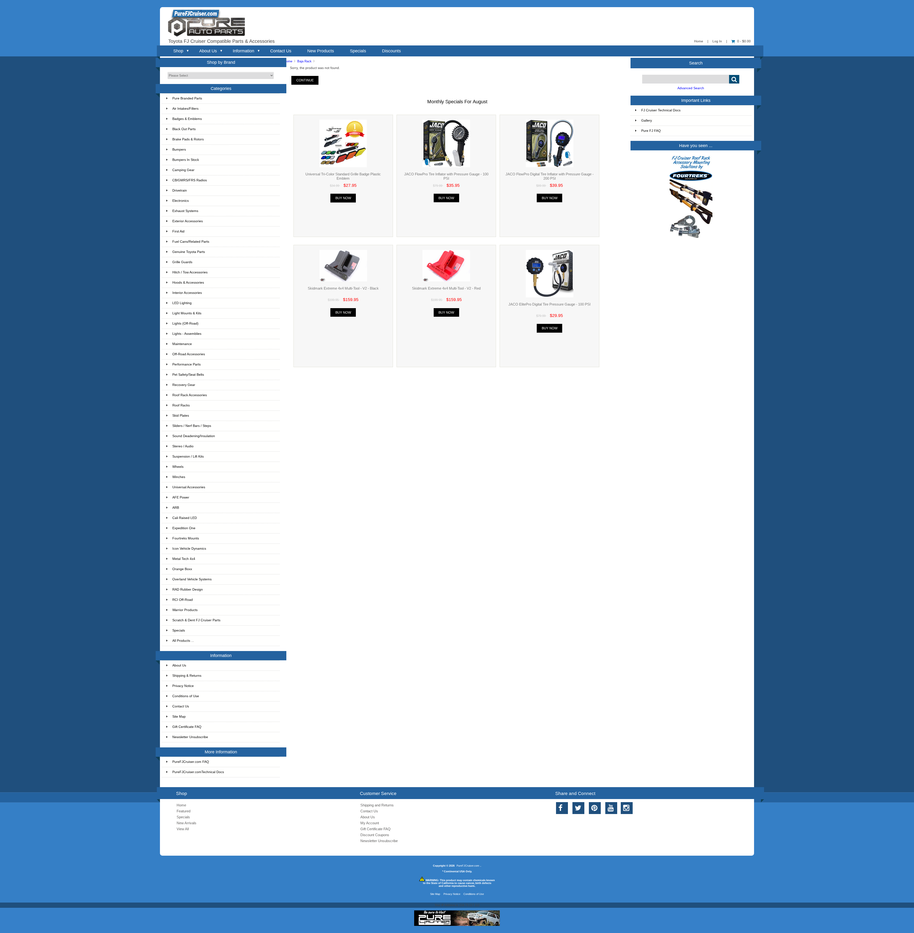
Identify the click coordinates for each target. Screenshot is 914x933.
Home (698, 41)
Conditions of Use (185, 696)
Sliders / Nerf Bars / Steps (191, 426)
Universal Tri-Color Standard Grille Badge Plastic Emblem (343, 176)
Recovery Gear (183, 385)
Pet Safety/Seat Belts (188, 374)
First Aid (178, 231)
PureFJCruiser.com (468, 865)
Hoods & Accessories (188, 282)
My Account (369, 823)
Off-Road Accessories (188, 354)
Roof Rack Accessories (189, 395)
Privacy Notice (183, 686)
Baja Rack (304, 61)
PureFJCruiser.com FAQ (190, 762)
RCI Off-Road (182, 600)
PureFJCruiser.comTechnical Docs (198, 772)
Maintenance (182, 344)
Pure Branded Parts (187, 98)
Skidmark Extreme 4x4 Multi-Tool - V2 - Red (446, 288)
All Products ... (183, 640)
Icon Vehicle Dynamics (189, 548)
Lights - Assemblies (186, 334)
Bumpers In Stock (185, 160)
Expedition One (183, 528)
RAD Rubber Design (187, 589)
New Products (320, 51)
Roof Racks (181, 405)
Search (696, 62)
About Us (208, 51)
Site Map (179, 716)
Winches (178, 477)
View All (183, 829)
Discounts (391, 51)
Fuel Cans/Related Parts (190, 241)
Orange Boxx (182, 569)
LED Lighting (182, 303)
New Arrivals (186, 823)
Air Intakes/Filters (185, 108)
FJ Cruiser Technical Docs (661, 110)
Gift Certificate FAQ (186, 727)
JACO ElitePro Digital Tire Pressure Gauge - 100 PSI (549, 304)
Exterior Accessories (187, 221)
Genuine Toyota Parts (188, 252)
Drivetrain (179, 190)
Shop (178, 51)
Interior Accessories (187, 293)
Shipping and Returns (377, 805)
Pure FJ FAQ (651, 131)
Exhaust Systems (185, 211)
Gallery (646, 120)
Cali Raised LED (184, 518)
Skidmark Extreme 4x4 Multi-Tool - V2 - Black (343, 288)
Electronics (180, 200)
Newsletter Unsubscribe (190, 737)
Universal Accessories (188, 487)
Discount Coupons (374, 835)
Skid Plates (180, 415)
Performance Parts (186, 364)
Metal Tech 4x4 (183, 559)
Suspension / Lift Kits (188, 456)
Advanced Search (690, 88)
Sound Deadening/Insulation (193, 436)
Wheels (178, 467)
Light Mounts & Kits (186, 313)
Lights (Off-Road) (185, 323)
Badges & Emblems (187, 119)
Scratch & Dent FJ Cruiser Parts (196, 620)
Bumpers (179, 149)
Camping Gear (183, 170)
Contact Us (280, 51)
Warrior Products (185, 610)
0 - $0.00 (744, 41)
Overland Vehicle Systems (192, 579)
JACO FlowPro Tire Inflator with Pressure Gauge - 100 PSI (446, 176)
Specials (358, 51)
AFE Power (180, 497)
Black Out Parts (184, 129)
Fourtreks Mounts (185, 538)
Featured (183, 811)
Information (243, 51)
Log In (717, 41)
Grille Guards (182, 262)
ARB (175, 507)
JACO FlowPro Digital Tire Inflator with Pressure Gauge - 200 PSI (550, 176)
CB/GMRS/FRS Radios (189, 180)
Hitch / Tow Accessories (190, 272)
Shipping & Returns (186, 675)
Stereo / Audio (183, 446)
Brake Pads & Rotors (188, 139)
